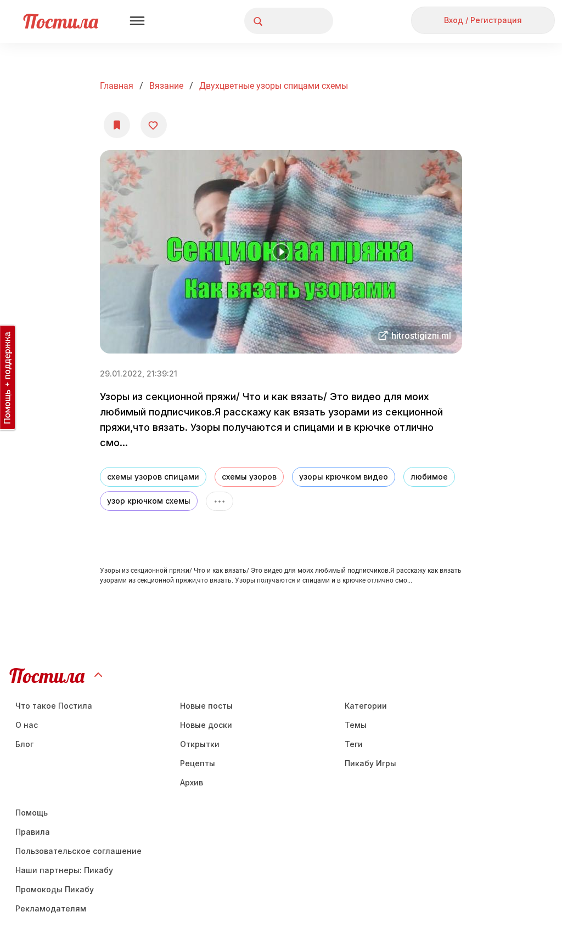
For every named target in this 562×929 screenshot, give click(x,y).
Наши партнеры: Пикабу (64, 870)
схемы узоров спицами (153, 476)
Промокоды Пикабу (54, 889)
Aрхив (191, 782)
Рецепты (197, 763)
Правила (32, 831)
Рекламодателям (50, 908)
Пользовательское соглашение (78, 851)
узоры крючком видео (343, 476)
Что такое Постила (53, 705)
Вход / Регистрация (483, 20)
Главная (116, 86)
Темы (356, 724)
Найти (283, 21)
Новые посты (206, 705)
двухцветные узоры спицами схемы (273, 86)
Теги (354, 744)
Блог (24, 744)
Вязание (166, 86)
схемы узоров (249, 476)
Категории (366, 705)
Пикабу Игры (370, 763)
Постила (60, 21)
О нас (26, 724)
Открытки (200, 744)
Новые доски (206, 724)
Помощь (31, 812)
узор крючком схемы (148, 500)
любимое (429, 476)
